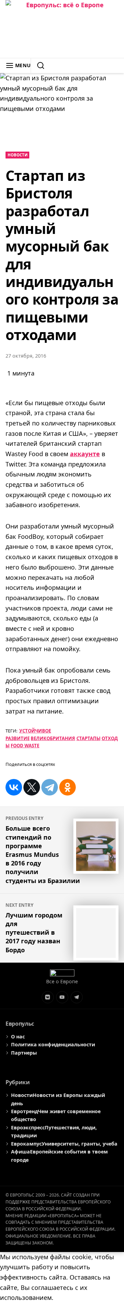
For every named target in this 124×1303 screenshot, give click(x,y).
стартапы (88, 738)
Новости (18, 154)
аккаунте (85, 454)
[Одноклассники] (67, 787)
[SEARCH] (38, 65)
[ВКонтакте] (14, 787)
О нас (18, 1036)
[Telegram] (49, 787)
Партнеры (24, 1052)
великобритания (53, 738)
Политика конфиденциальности (53, 1044)
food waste (25, 745)
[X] (31, 787)
